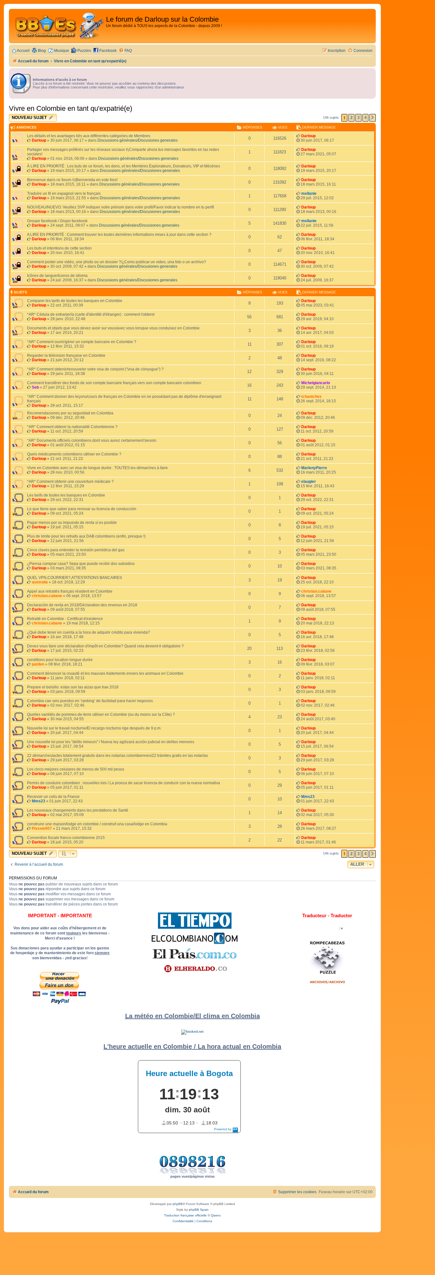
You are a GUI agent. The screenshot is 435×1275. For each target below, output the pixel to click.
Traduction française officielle (185, 1215)
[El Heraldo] (195, 969)
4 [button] (365, 117)
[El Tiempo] (195, 920)
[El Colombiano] (195, 938)
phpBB (178, 1204)
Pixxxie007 (42, 828)
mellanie (309, 193)
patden (38, 664)
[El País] (195, 953)
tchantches (311, 396)
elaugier (308, 481)
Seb (35, 387)
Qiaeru (216, 1215)
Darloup (39, 140)
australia (40, 582)
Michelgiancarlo (315, 383)
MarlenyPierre (314, 468)
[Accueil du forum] (58, 26)
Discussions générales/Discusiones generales (137, 140)
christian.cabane (47, 596)
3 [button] (358, 117)
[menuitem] (125, 50)
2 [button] (351, 117)
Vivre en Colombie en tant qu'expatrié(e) (70, 108)
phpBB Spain (199, 1209)
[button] (372, 118)
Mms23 (38, 801)
